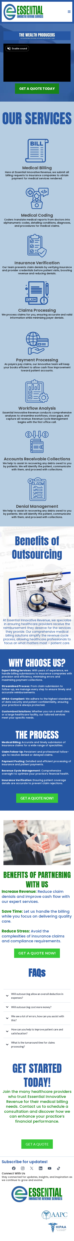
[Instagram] (22, 1168)
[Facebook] (13, 1168)
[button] (69, 11)
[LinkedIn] (40, 1168)
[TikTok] (58, 1168)
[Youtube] (49, 1168)
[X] (31, 1168)
